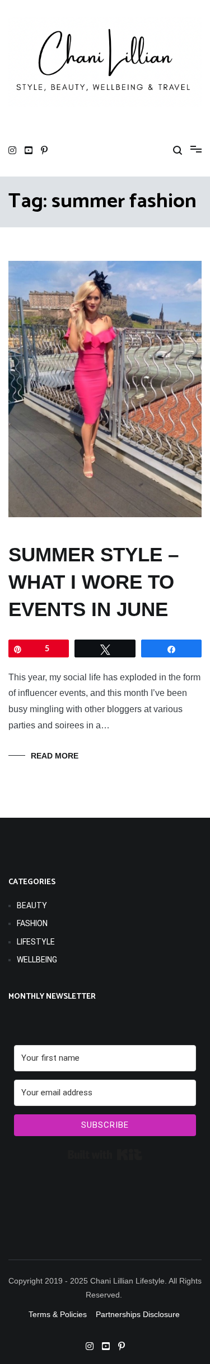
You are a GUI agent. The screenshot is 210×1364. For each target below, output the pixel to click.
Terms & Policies (58, 1314)
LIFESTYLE (36, 941)
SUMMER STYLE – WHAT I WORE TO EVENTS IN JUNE (93, 581)
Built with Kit (105, 1154)
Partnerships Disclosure (139, 1314)
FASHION (32, 923)
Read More (54, 755)
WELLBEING (37, 959)
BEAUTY (32, 905)
